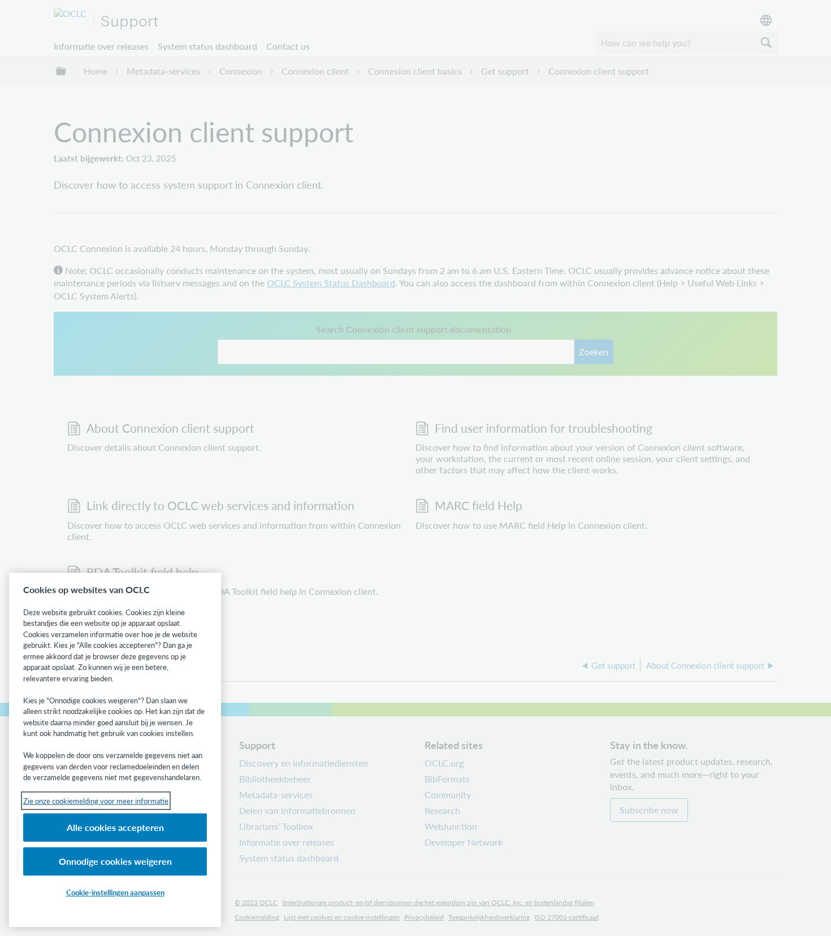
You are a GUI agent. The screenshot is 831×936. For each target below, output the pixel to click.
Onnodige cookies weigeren (115, 861)
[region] (115, 750)
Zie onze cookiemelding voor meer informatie (95, 800)
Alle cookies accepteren (115, 827)
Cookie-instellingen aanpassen (115, 892)
